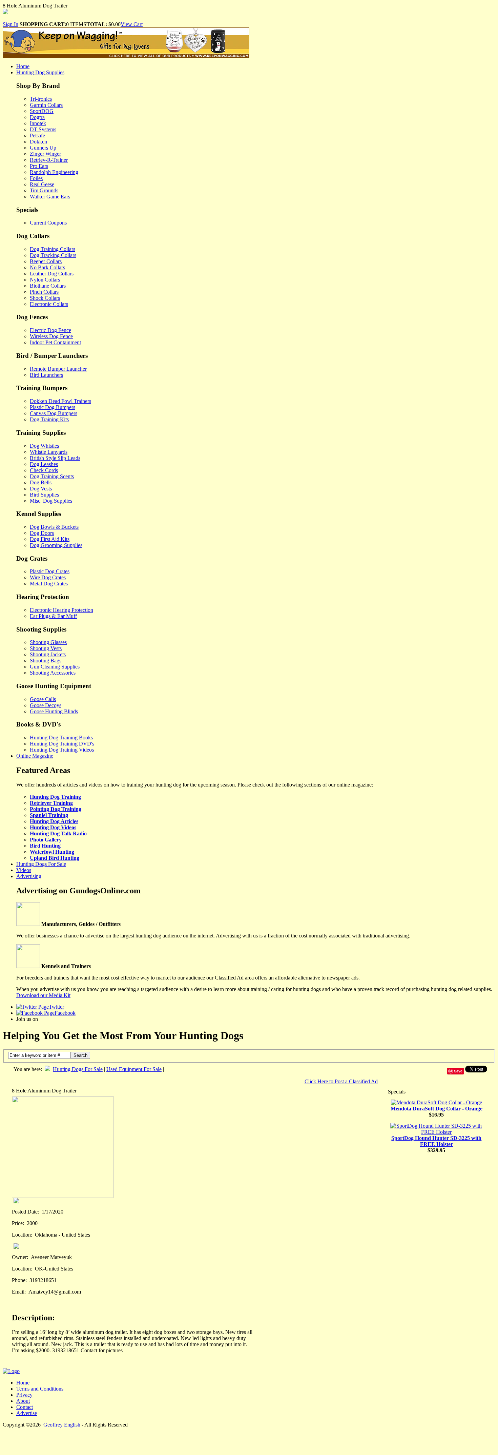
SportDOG (42, 111)
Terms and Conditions (39, 1389)
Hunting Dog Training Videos (62, 750)
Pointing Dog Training (55, 809)
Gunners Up (43, 148)
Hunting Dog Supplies (40, 72)
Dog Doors (42, 533)
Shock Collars (45, 298)
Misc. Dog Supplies (51, 501)
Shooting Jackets (48, 654)
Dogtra (37, 117)
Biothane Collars (48, 286)
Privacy (24, 1395)
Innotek (38, 123)
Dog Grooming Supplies (56, 545)
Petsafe (37, 135)
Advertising (28, 876)
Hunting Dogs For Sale (41, 864)
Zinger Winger (45, 154)
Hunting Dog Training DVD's (62, 743)
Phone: (19, 1280)
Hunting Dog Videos (53, 827)
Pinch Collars (44, 292)
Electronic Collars (49, 304)
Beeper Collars (46, 261)
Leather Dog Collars (52, 273)
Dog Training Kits (49, 419)
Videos (23, 870)
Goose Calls (43, 699)
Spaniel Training (49, 815)
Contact (24, 1407)
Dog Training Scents (52, 476)
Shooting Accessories (53, 673)
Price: (18, 1223)
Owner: (20, 1257)
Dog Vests (41, 488)
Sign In (10, 24)
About (23, 1401)
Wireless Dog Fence (51, 336)
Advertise (26, 1413)
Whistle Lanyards (48, 452)
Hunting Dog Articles (54, 821)
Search (80, 1055)
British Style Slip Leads (55, 458)
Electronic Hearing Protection (61, 610)
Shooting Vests (46, 648)
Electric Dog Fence (50, 330)
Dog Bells (40, 482)
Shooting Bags (45, 660)
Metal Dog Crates (49, 583)
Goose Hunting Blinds (54, 711)
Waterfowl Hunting (52, 852)
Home (22, 66)
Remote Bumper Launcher (58, 369)
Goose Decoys (45, 705)
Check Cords (44, 470)
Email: (19, 1292)
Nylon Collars (45, 280)
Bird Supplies (44, 495)
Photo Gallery (46, 839)
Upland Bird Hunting (54, 858)
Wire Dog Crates (48, 577)
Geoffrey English (61, 1425)
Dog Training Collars (52, 249)
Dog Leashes (44, 464)
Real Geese (42, 184)
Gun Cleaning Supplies (55, 667)
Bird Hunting (45, 846)
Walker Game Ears (50, 196)
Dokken (38, 141)
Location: (22, 1235)
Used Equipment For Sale (134, 1069)
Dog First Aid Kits (49, 539)
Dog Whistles (44, 446)
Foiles (36, 178)
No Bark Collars (47, 267)
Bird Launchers (46, 375)
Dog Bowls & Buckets (54, 527)
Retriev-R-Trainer (49, 160)
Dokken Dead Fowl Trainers (60, 401)
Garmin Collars (46, 105)
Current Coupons (48, 223)
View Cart (132, 24)
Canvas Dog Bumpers (53, 413)
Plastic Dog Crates (49, 571)
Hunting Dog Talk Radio (58, 833)
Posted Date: (25, 1212)
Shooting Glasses (48, 642)
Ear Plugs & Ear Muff (53, 616)
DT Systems (43, 129)
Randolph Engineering (54, 172)
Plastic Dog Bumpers (52, 407)
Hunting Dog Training (55, 797)
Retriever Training (51, 803)
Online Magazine (34, 756)
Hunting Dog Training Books (61, 737)
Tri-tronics (41, 99)
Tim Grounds (44, 190)
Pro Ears (39, 166)
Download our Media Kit (43, 995)
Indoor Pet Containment (55, 342)
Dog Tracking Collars (53, 255)
